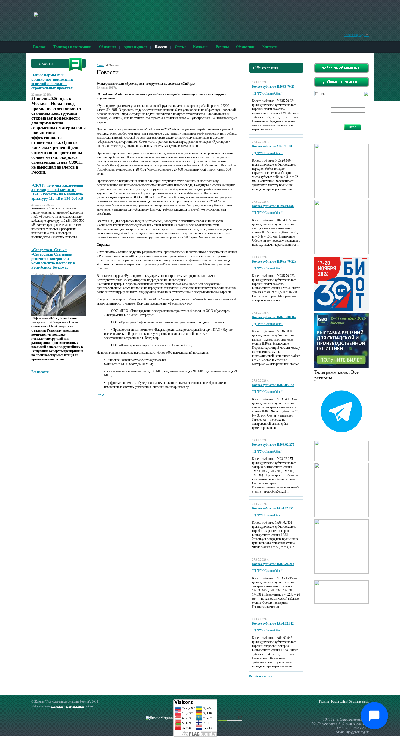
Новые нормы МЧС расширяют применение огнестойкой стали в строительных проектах (52, 81)
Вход (352, 127)
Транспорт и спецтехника (72, 47)
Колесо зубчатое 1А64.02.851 (273, 508)
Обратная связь (359, 701)
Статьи (180, 47)
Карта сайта (339, 701)
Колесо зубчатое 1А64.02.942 (273, 623)
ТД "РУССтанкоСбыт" (267, 93)
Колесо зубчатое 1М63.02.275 (273, 445)
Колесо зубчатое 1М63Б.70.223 (274, 261)
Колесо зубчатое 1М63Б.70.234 (274, 87)
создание (57, 706)
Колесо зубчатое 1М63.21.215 (273, 564)
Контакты (269, 47)
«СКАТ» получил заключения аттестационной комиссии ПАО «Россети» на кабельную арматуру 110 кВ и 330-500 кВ (57, 192)
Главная (39, 47)
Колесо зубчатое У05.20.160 (272, 146)
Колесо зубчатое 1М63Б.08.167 (274, 317)
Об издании (107, 47)
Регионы (222, 47)
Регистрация (327, 125)
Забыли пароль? (330, 129)
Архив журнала (135, 47)
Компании (200, 47)
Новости (161, 47)
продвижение (75, 706)
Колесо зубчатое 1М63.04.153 (273, 385)
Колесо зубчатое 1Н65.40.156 (273, 206)
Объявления (245, 47)
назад (100, 394)
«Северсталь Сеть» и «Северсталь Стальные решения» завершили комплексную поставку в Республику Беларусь (53, 258)
